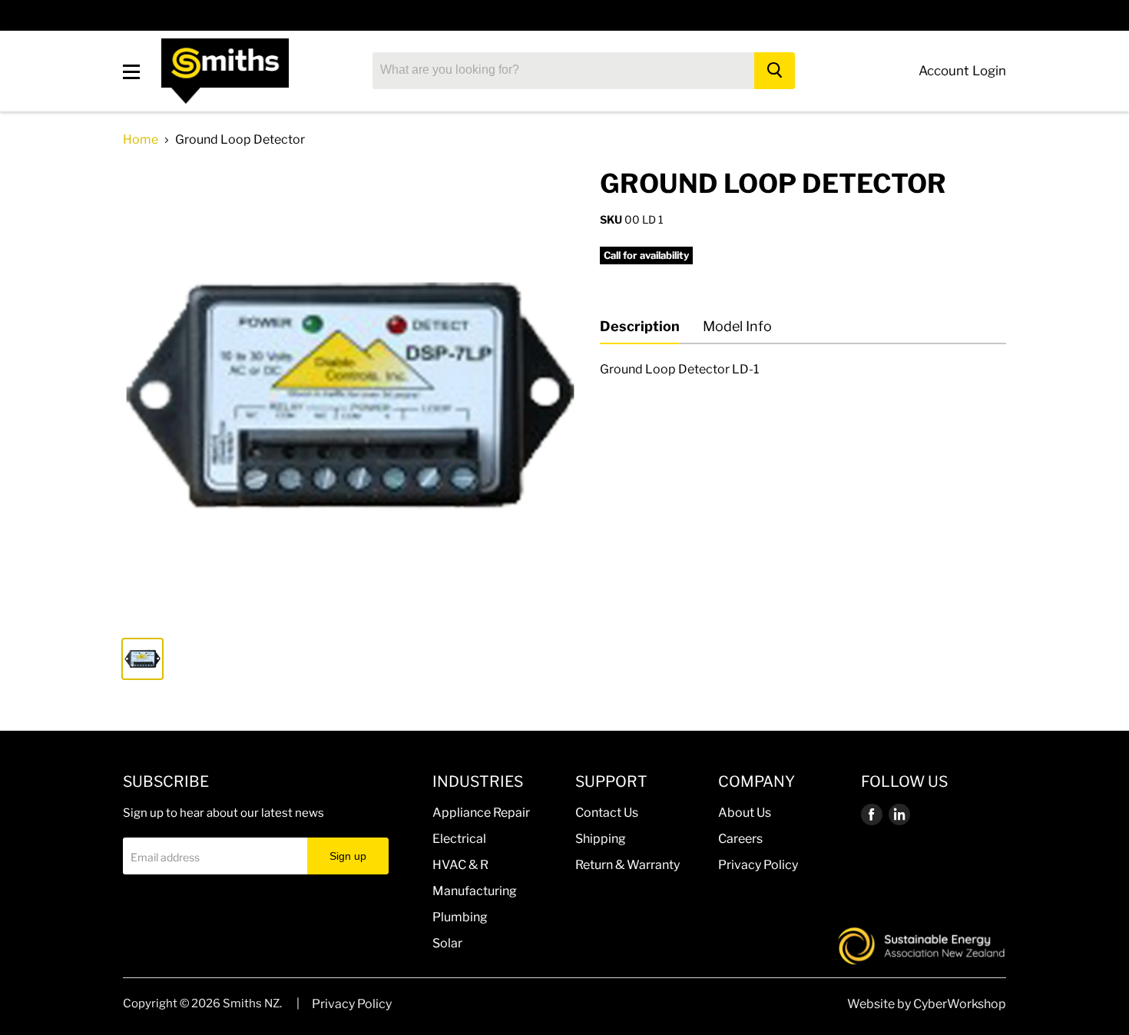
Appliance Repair (481, 812)
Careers (740, 838)
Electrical (459, 838)
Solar (447, 943)
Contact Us (606, 812)
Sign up (347, 856)
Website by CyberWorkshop (926, 1004)
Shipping (600, 838)
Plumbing (460, 917)
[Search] (774, 70)
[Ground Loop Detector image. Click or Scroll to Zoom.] (350, 395)
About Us (744, 812)
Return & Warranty (627, 865)
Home (140, 140)
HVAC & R (460, 865)
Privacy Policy (758, 865)
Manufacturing (474, 891)
